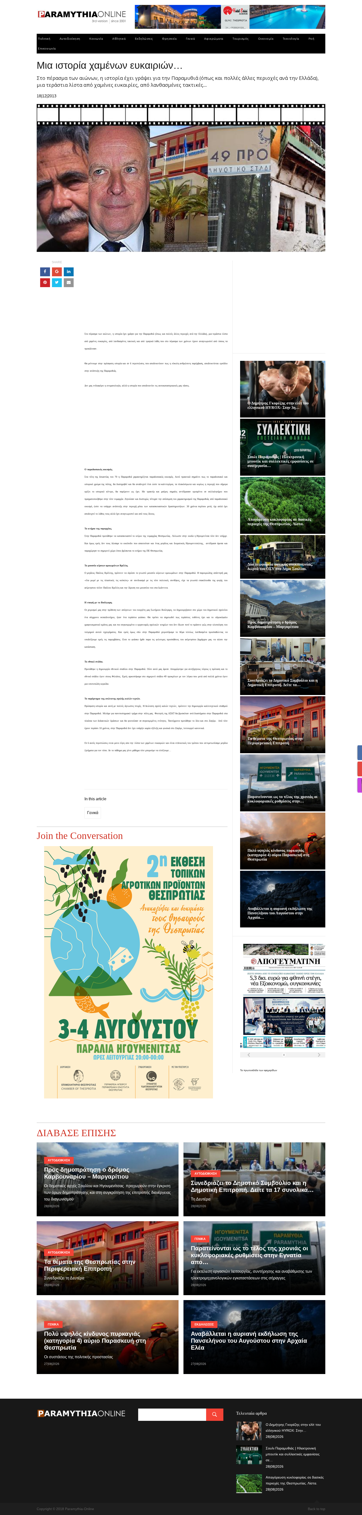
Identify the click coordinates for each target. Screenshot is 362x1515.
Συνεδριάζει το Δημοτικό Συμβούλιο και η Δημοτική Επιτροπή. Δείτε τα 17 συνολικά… (252, 1186)
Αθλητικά (119, 38)
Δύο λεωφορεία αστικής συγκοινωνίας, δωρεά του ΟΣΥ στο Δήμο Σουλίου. (280, 566)
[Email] (69, 282)
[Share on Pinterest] (45, 282)
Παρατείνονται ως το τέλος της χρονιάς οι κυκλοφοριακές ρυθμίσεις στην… (282, 799)
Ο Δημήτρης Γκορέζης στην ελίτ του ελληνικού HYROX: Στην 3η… (278, 405)
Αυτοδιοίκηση (70, 38)
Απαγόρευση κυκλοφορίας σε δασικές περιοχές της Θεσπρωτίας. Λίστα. (279, 521)
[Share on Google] (57, 271)
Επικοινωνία (47, 48)
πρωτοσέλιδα (251, 1070)
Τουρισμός (240, 38)
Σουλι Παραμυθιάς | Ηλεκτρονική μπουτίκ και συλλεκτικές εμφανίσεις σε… (293, 1454)
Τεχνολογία (291, 38)
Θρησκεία (169, 38)
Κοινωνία (96, 38)
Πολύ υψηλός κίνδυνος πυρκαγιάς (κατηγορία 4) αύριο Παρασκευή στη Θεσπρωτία (278, 854)
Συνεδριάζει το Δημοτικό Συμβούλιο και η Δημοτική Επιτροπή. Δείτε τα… (282, 682)
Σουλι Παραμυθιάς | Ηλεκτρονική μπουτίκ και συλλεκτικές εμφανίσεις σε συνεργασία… (280, 461)
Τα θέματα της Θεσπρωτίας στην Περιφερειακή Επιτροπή (275, 740)
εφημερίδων (270, 1070)
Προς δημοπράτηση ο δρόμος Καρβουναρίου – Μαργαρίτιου (272, 624)
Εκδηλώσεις (144, 38)
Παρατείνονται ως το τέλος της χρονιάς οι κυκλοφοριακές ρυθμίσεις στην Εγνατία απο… (249, 1255)
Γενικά (190, 38)
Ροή (311, 38)
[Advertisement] (156, 295)
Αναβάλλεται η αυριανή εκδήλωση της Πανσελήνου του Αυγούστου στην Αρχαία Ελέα (249, 1340)
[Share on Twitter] (57, 282)
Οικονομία (266, 38)
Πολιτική (44, 38)
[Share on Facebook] (45, 271)
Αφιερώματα (213, 38)
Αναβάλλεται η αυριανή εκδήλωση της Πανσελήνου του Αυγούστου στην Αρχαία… (279, 913)
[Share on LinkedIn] (69, 271)
